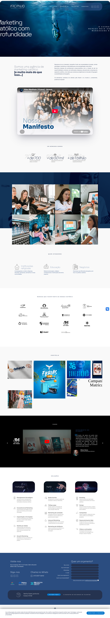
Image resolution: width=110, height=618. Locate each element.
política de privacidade (91, 580)
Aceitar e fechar (96, 613)
